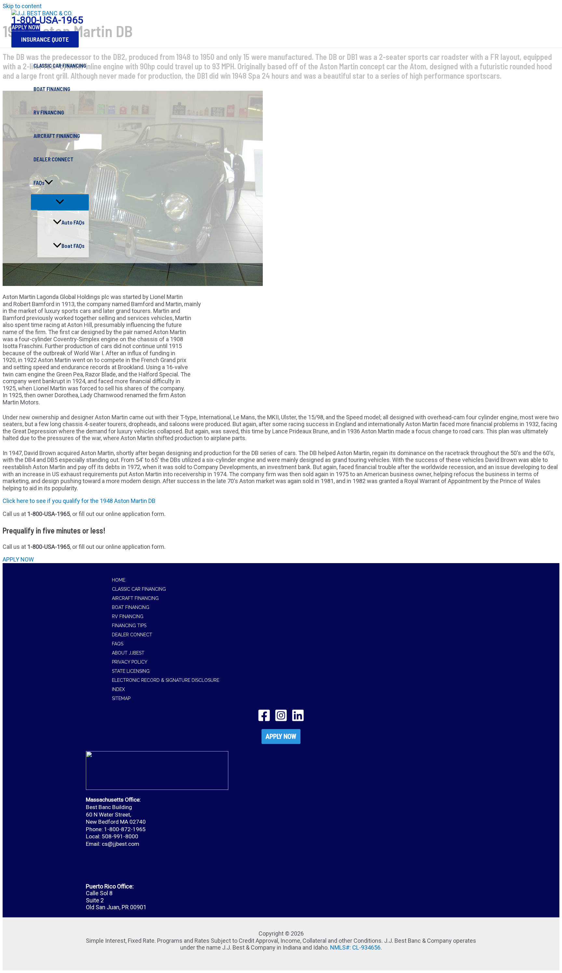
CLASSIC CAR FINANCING (59, 65)
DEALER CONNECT (53, 159)
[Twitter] (281, 719)
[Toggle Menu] (60, 202)
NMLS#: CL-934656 (355, 947)
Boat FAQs (73, 245)
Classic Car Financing (139, 589)
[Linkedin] (297, 719)
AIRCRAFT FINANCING (56, 135)
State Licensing (131, 671)
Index (118, 689)
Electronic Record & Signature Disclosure (165, 680)
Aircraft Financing (135, 598)
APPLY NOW (281, 736)
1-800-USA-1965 (47, 20)
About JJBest (128, 652)
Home (118, 580)
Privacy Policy (129, 662)
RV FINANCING (48, 112)
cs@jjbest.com (120, 844)
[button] (45, 39)
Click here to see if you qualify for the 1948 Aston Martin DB (79, 500)
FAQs (39, 182)
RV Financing (127, 616)
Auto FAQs (73, 222)
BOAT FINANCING (51, 89)
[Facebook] (264, 719)
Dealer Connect (132, 634)
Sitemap (121, 698)
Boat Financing (130, 607)
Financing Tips (129, 625)
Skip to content (22, 6)
